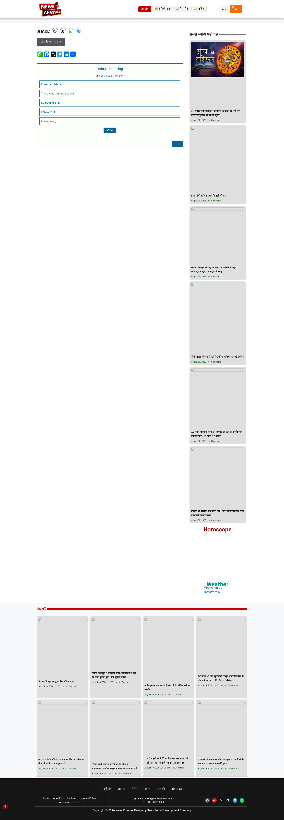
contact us (64, 802)
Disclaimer (72, 798)
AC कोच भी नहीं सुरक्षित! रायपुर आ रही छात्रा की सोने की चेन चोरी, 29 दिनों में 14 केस (216, 434)
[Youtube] (214, 800)
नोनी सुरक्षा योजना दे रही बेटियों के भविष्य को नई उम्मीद (217, 357)
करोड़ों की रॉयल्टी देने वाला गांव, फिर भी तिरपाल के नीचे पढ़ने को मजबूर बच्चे (217, 513)
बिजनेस (135, 788)
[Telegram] (235, 800)
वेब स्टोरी (182, 9)
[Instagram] (228, 800)
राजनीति (161, 788)
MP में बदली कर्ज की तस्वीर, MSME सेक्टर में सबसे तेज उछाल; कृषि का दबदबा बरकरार (166, 761)
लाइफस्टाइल (176, 788)
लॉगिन (199, 9)
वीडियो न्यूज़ (162, 9)
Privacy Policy (88, 798)
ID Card (77, 802)
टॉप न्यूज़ (121, 788)
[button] (55, 31)
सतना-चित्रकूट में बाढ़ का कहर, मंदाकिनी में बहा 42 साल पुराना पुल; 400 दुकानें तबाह (215, 269)
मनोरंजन (147, 788)
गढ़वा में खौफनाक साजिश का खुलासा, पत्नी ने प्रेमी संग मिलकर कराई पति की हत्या (221, 761)
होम (145, 9)
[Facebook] (207, 800)
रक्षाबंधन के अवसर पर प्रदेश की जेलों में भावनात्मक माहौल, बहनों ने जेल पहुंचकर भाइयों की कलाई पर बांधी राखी (114, 767)
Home (46, 798)
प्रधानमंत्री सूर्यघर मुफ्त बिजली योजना (208, 196)
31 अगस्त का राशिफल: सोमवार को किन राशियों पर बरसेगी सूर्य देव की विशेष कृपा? (215, 113)
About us (58, 798)
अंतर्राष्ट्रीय (106, 788)
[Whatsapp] (242, 800)
